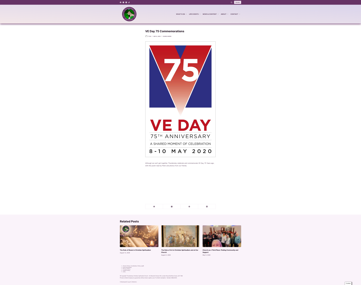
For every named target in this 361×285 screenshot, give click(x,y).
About (223, 14)
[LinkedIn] (207, 206)
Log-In (129, 282)
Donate (237, 2)
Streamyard (124, 282)
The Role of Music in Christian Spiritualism (135, 250)
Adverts (134, 282)
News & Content (210, 14)
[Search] (231, 2)
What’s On (180, 14)
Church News (167, 36)
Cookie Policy (126, 270)
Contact (234, 14)
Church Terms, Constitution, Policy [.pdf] (133, 266)
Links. (124, 271)
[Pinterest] (189, 206)
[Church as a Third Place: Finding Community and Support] (222, 236)
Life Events (194, 14)
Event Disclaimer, (127, 267)
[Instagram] (123, 2)
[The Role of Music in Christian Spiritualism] (139, 236)
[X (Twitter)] (171, 206)
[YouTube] (126, 2)
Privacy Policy (126, 268)
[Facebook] (120, 2)
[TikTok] (129, 2)
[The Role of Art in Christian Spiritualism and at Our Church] (180, 236)
